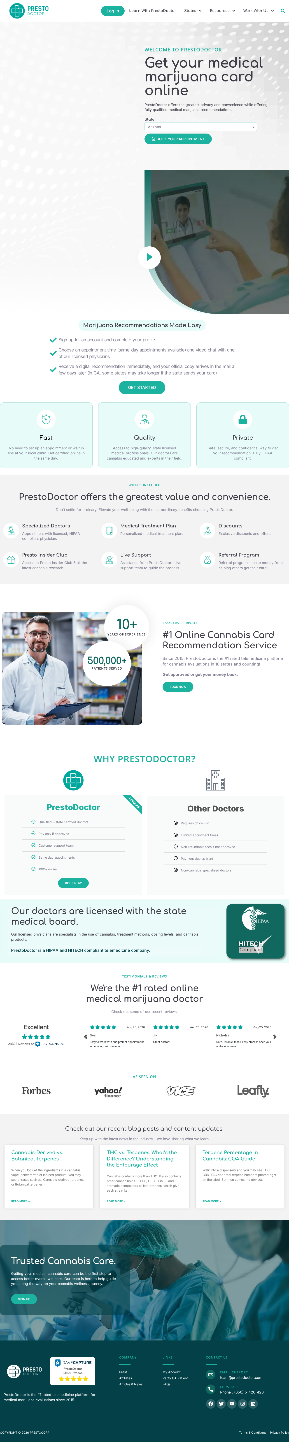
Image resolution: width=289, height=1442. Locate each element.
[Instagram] (242, 1404)
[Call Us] (210, 1389)
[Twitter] (221, 1404)
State (149, 120)
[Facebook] (210, 1404)
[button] (283, 11)
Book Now (73, 883)
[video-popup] (149, 257)
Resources (220, 11)
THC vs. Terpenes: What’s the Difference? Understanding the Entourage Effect (142, 1159)
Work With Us (255, 11)
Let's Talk (229, 1387)
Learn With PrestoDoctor (152, 11)
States (190, 11)
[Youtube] (232, 1404)
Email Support (234, 1372)
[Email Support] (210, 1374)
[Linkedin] (253, 1404)
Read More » (20, 1201)
